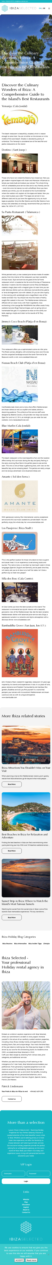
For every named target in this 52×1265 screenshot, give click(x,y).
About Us (26, 1210)
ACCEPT (19, 1260)
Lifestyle (46, 943)
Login (26, 1181)
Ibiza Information (20, 943)
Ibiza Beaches (7, 943)
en (40, 8)
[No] (48, 1254)
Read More (12, 784)
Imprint (26, 1207)
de (44, 8)
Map (26, 1202)
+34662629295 (9, 1)
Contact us (12, 1099)
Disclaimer (26, 1204)
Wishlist (26, 1199)
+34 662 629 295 (36, 1091)
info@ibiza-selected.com (21, 1)
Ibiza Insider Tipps (35, 943)
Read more (31, 1260)
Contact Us (26, 1212)
